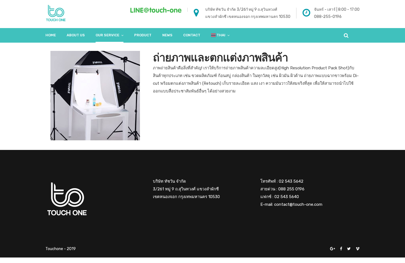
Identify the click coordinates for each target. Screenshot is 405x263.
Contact (191, 35)
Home (50, 35)
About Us (76, 35)
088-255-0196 (328, 16)
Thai (220, 35)
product (143, 35)
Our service (107, 35)
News (167, 35)
